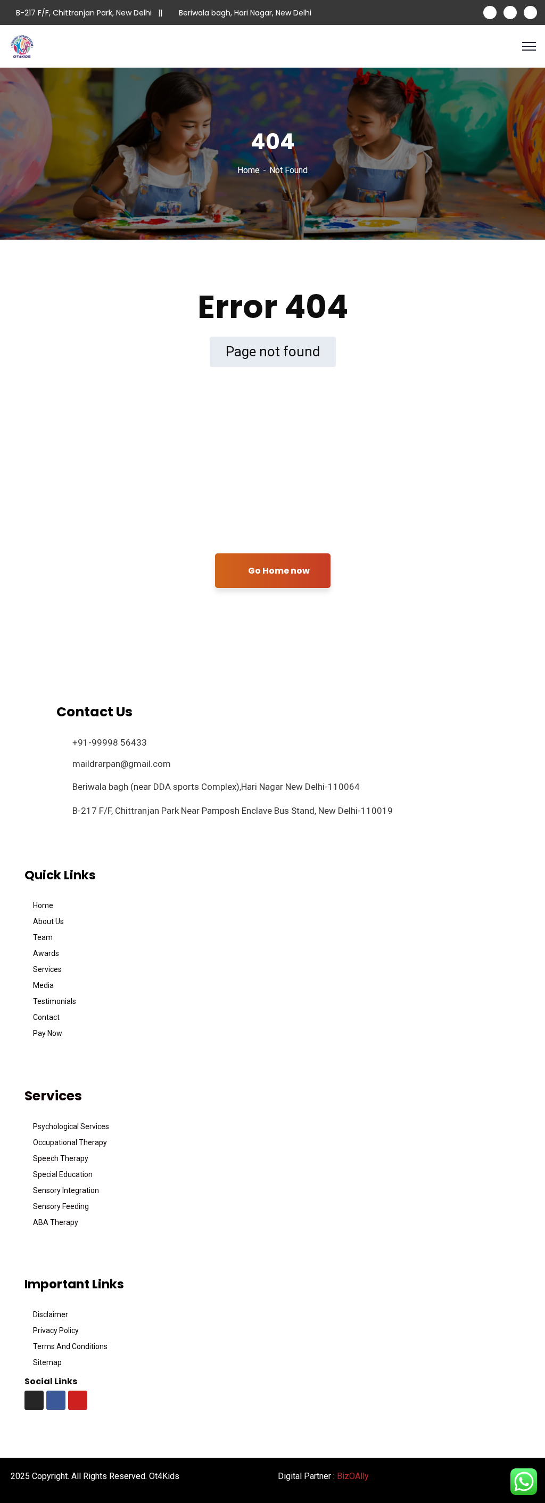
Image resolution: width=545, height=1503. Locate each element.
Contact (46, 1017)
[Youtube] (77, 1400)
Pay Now (47, 1033)
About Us (48, 921)
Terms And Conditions (70, 1346)
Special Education (63, 1174)
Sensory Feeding (61, 1206)
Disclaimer (50, 1314)
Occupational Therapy (70, 1142)
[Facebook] (55, 1400)
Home (248, 170)
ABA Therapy (55, 1222)
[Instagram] (34, 1400)
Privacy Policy (56, 1330)
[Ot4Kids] (22, 45)
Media (43, 985)
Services (47, 969)
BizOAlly (353, 1476)
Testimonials (54, 1001)
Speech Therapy (60, 1158)
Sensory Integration (66, 1190)
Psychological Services (71, 1126)
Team (43, 937)
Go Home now (278, 571)
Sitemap (47, 1362)
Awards (46, 953)
